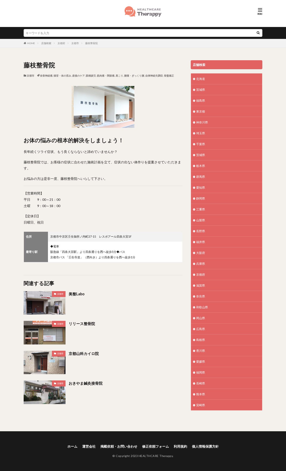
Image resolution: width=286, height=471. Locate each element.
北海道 (200, 79)
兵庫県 (200, 263)
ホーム (72, 446)
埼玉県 (200, 133)
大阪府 (200, 253)
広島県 (200, 329)
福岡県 (200, 372)
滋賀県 (200, 285)
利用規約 (180, 446)
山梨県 (200, 220)
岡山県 (200, 318)
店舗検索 (46, 43)
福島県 (200, 100)
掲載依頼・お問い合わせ (118, 446)
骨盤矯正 (169, 75)
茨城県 (200, 155)
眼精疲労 (91, 75)
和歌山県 (202, 307)
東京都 (200, 111)
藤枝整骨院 (91, 43)
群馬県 (200, 176)
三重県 (200, 209)
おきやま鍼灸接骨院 (86, 383)
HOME (31, 43)
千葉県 (200, 144)
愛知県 (200, 187)
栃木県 (200, 166)
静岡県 (200, 198)
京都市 (75, 43)
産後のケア (78, 75)
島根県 (200, 340)
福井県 (200, 242)
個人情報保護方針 (205, 446)
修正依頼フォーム (155, 446)
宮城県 (200, 89)
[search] (258, 33)
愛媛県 (200, 361)
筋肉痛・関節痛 (106, 75)
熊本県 (200, 394)
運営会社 (89, 446)
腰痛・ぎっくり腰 (134, 75)
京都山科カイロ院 (84, 353)
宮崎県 (200, 405)
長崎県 (200, 383)
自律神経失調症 (154, 75)
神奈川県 (202, 122)
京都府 (61, 43)
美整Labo (77, 294)
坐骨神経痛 (46, 75)
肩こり (119, 75)
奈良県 (200, 296)
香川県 (200, 350)
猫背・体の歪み (62, 75)
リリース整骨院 (82, 323)
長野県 (200, 231)
